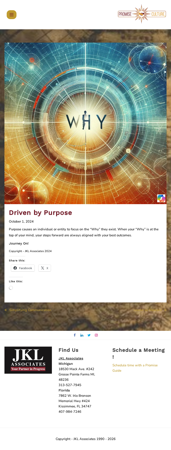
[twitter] (89, 335)
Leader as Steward (148, 310)
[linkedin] (82, 335)
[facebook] (74, 335)
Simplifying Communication (30, 310)
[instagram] (96, 335)
